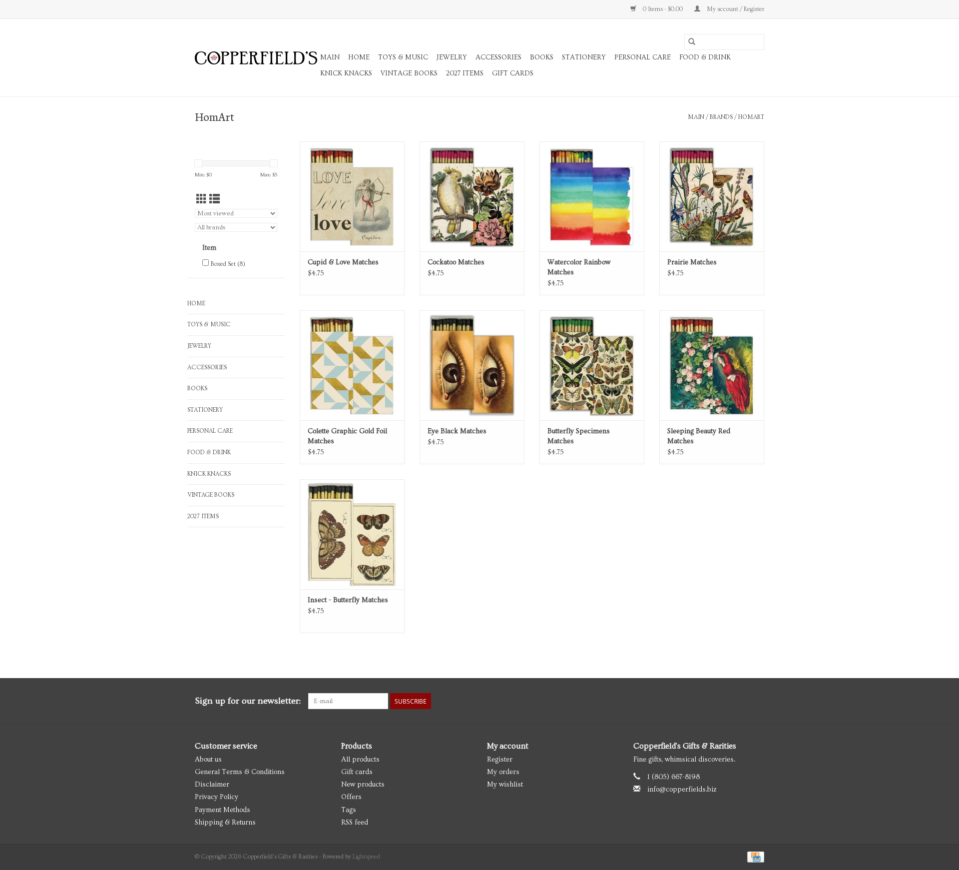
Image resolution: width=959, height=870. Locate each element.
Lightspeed (366, 857)
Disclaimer (212, 785)
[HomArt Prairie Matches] (711, 196)
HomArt (751, 117)
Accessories (498, 57)
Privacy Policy (216, 797)
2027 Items (464, 73)
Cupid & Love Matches (343, 262)
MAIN (330, 57)
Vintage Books (409, 73)
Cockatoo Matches (456, 262)
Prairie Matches (692, 262)
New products (363, 785)
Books (541, 57)
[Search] (691, 42)
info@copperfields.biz (682, 790)
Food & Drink (705, 57)
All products (360, 760)
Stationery (584, 57)
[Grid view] (201, 199)
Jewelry (452, 57)
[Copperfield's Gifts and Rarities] (256, 57)
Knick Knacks (346, 73)
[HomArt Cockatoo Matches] (472, 196)
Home (359, 57)
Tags (348, 810)
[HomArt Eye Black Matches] (472, 365)
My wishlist (505, 785)
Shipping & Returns (225, 823)
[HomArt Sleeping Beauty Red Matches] (711, 365)
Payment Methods (222, 810)
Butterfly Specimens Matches (578, 436)
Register (499, 760)
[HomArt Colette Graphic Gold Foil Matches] (352, 365)
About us (208, 760)
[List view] (214, 199)
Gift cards (512, 73)
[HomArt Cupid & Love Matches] (352, 196)
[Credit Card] (754, 856)
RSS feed (354, 823)
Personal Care (642, 57)
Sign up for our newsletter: (248, 701)
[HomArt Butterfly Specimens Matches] (591, 365)
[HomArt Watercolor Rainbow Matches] (591, 196)
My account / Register (734, 9)
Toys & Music (403, 57)
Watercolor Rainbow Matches (578, 267)
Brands (721, 117)
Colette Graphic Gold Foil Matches (347, 436)
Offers (351, 797)
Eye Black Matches (457, 431)
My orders (503, 772)
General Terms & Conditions (240, 772)
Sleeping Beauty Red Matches (698, 436)
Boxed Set (228, 264)
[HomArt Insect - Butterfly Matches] (352, 534)
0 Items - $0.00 (662, 9)
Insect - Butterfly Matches (348, 600)
